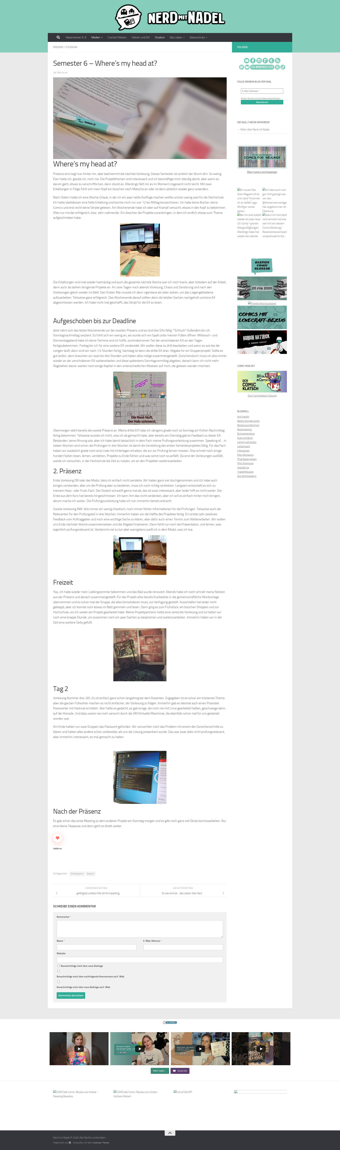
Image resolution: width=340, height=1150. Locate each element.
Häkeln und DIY (141, 37)
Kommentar (64, 916)
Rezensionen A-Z (76, 37)
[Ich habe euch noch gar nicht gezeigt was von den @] (274, 200)
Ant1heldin (243, 416)
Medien (95, 37)
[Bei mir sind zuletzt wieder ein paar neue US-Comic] (249, 225)
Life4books (243, 450)
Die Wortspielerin (246, 476)
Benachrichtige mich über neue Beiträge (81, 965)
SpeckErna (243, 467)
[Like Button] (57, 838)
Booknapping (244, 429)
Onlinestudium (77, 873)
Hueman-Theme (101, 1142)
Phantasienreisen (247, 459)
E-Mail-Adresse (152, 940)
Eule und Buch (245, 438)
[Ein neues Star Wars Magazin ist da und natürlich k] (249, 200)
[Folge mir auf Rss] (286, 47)
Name (61, 940)
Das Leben (176, 37)
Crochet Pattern (117, 37)
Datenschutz (197, 37)
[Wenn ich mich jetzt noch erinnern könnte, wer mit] (274, 225)
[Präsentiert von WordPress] (70, 1143)
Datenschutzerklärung (270, 98)
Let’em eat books (246, 442)
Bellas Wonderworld (248, 421)
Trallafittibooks (245, 471)
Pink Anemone (245, 463)
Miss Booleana (245, 455)
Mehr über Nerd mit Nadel (254, 129)
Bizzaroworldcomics (248, 425)
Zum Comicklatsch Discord (262, 395)
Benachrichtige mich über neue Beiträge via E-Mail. (83, 987)
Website (61, 953)
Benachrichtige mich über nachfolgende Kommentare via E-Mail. (91, 976)
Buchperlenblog (246, 433)
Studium (160, 37)
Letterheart (243, 446)
